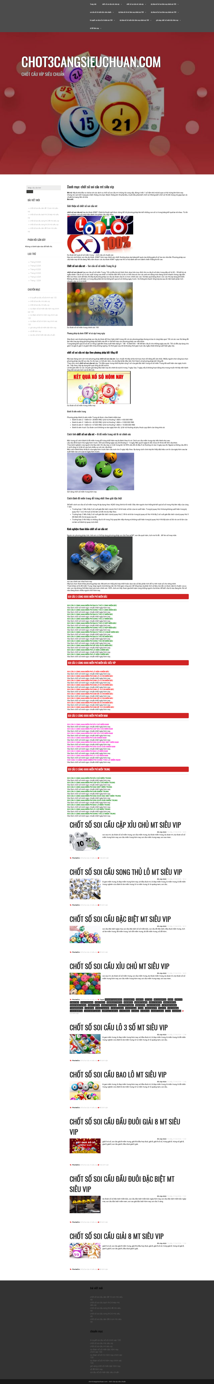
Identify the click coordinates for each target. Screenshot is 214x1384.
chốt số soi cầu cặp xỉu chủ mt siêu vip (125, 825)
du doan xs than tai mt (100, 1002)
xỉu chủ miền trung (145, 1011)
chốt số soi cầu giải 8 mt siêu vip (117, 1236)
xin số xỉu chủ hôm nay (125, 1011)
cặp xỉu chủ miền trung (129, 999)
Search (29, 192)
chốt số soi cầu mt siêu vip (135, 4)
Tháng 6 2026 (35, 262)
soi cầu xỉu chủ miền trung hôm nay (92, 1011)
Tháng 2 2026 (35, 277)
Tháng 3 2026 (35, 273)
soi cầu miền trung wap (131, 1008)
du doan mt (170, 999)
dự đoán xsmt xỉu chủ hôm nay (153, 1005)
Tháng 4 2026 (35, 269)
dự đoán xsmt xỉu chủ (140, 1005)
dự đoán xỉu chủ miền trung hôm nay (78, 1005)
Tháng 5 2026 (35, 266)
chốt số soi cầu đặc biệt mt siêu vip (120, 919)
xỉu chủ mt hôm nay (177, 1011)
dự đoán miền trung (128, 1002)
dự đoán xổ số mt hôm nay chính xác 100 (131, 12)
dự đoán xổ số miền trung (93, 1005)
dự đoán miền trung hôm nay (141, 1002)
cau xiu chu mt (148, 999)
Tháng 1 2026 (35, 281)
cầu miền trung (139, 999)
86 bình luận (104, 1269)
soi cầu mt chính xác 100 (150, 1008)
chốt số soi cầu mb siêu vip (110, 4)
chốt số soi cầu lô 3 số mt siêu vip (119, 1027)
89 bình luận (104, 905)
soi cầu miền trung (89, 1008)
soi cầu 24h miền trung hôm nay (169, 1005)
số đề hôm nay (94, 28)
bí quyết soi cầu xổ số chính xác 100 (101, 20)
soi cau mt (140, 1008)
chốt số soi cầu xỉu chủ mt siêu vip (119, 966)
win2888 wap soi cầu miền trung (110, 1011)
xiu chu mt (168, 1011)
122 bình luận (74, 1013)
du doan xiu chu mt (74, 1002)
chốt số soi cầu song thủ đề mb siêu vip (44, 221)
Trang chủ (93, 4)
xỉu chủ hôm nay (135, 1011)
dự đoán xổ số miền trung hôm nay (109, 1005)
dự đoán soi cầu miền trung (155, 1002)
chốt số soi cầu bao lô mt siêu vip (118, 1074)
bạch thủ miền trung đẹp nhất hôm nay (113, 999)
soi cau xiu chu (162, 1008)
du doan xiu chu (178, 999)
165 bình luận (104, 1165)
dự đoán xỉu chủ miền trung (169, 1002)
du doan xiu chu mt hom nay (87, 1002)
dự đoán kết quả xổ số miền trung (114, 1002)
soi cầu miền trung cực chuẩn (102, 1008)
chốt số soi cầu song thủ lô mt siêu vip (126, 872)
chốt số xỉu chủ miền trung (160, 999)
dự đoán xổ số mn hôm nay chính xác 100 (163, 4)
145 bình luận (104, 858)
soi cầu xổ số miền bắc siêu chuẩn (100, 12)
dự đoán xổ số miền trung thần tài (126, 1005)
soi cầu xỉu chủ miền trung (76, 1011)
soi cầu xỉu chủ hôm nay (173, 1008)
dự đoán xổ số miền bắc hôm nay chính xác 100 (134, 20)
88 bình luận (104, 1107)
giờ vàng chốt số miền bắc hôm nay (167, 20)
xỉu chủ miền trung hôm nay (157, 1011)
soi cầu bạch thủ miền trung (76, 1008)
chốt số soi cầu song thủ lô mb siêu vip (44, 225)
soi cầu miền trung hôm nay (117, 1008)
